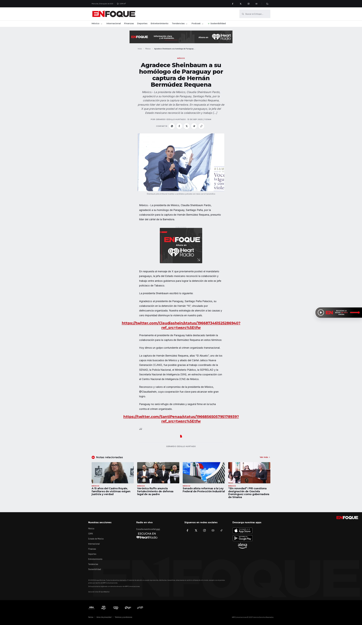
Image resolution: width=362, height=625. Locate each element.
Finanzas (129, 23)
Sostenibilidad (218, 23)
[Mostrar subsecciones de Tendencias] (186, 23)
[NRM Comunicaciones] (91, 607)
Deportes (142, 23)
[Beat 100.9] (103, 607)
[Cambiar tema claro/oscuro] (267, 3)
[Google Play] (242, 538)
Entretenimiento (159, 23)
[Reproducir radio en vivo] (321, 312)
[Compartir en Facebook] (179, 126)
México (95, 23)
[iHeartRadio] (147, 535)
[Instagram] (248, 3)
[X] (240, 3)
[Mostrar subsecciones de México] (101, 23)
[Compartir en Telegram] (194, 126)
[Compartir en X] (187, 126)
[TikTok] (221, 530)
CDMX (90, 533)
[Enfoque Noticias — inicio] (114, 14)
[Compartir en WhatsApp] (172, 126)
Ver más (264, 457)
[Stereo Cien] (128, 607)
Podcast (196, 23)
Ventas (90, 617)
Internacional (113, 23)
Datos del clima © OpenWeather (99, 592)
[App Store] (242, 530)
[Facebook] (233, 3)
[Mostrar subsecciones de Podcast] (202, 23)
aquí (158, 529)
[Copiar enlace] (201, 126)
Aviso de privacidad (104, 617)
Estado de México (96, 538)
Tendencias (178, 23)
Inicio (140, 48)
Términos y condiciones (123, 617)
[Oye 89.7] (116, 607)
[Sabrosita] (140, 607)
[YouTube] (256, 3)
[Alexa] (242, 546)
